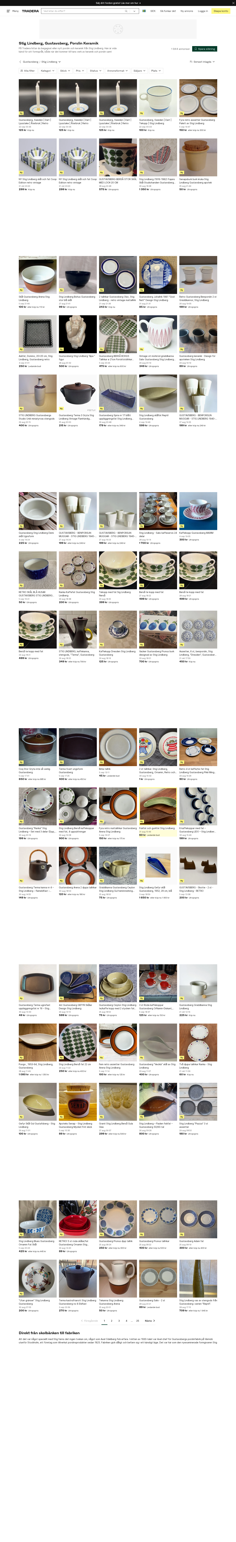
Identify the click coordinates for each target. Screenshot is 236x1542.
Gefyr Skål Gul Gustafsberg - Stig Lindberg (37, 1125)
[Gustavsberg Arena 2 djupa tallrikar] (78, 866)
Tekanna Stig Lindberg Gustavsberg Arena (111, 1302)
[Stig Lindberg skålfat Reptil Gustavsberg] (158, 393)
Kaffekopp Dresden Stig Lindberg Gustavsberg (117, 653)
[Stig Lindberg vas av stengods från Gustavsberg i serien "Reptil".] (198, 1279)
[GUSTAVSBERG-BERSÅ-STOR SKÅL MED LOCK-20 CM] (118, 157)
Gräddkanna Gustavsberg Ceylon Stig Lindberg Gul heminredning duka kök (117, 889)
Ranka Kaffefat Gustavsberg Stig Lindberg (77, 594)
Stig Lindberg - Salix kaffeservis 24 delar (158, 534)
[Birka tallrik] (118, 747)
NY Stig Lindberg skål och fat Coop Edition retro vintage (38, 181)
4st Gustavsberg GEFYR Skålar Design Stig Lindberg (75, 1007)
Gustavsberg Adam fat (191, 1241)
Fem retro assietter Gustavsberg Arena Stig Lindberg (116, 1066)
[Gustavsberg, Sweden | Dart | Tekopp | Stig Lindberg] (158, 98)
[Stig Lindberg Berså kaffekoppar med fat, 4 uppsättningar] (78, 806)
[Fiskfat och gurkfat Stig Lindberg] (158, 806)
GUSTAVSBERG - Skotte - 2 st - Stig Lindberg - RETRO (196, 889)
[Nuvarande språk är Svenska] (144, 11)
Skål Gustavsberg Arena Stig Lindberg (34, 298)
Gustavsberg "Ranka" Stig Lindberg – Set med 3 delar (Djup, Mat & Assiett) (37, 830)
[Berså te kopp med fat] (158, 570)
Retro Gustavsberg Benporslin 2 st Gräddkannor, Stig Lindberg (198, 298)
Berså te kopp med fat (151, 592)
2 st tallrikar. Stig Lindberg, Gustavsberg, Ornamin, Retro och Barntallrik (157, 771)
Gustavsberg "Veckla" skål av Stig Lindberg (157, 1066)
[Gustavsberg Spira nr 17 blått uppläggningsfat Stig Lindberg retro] (118, 393)
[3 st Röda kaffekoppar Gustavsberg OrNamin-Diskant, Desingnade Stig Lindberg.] (158, 983)
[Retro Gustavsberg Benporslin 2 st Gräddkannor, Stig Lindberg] (198, 275)
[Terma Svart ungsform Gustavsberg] (78, 747)
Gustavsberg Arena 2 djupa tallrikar (78, 887)
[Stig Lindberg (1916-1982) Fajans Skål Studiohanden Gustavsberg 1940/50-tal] (158, 157)
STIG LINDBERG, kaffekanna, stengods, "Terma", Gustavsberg (76, 653)
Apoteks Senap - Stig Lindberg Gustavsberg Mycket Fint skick (75, 1125)
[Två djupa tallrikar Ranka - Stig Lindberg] (198, 1042)
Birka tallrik (104, 769)
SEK (152, 11)
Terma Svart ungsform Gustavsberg (71, 771)
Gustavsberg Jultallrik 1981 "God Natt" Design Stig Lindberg (157, 298)
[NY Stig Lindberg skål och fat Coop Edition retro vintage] (38, 157)
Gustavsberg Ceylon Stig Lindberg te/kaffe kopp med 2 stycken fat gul (117, 1007)
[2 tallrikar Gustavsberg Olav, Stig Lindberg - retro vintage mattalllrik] (118, 275)
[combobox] (85, 11)
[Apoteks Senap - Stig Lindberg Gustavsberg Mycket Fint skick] (78, 1102)
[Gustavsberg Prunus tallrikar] (158, 1219)
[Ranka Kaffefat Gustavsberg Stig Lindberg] (78, 570)
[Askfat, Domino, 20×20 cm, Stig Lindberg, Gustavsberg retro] (38, 334)
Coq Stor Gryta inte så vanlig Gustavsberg (34, 771)
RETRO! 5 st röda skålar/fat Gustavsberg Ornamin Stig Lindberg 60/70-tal (73, 1243)
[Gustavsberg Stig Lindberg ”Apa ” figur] (78, 334)
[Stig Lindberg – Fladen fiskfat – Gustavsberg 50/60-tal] (158, 1102)
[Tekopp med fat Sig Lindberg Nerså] (118, 570)
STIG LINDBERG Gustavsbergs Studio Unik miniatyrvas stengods (37, 417)
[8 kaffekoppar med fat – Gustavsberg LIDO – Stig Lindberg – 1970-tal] (198, 806)
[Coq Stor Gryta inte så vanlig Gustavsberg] (38, 747)
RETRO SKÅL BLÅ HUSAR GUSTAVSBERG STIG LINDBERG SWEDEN (35, 594)
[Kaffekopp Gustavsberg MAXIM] (198, 511)
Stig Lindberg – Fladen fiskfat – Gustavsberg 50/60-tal (156, 1125)
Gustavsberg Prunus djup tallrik (115, 1241)
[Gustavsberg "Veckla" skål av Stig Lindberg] (158, 1042)
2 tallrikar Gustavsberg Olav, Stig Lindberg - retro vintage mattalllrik (117, 298)
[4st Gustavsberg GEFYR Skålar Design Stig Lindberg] (78, 983)
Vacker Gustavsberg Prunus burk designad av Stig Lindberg (156, 653)
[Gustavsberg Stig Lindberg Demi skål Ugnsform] (38, 511)
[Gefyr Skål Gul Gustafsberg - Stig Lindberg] (38, 1102)
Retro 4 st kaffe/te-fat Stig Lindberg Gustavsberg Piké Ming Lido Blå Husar (196, 771)
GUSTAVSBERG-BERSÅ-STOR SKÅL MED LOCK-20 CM (118, 181)
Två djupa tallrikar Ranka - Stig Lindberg (195, 1066)
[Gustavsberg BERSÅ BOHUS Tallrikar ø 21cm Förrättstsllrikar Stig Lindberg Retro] (118, 334)
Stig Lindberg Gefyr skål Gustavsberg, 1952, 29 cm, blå (155, 889)
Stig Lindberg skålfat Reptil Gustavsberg (153, 417)
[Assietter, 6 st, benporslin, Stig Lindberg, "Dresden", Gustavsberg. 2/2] (198, 630)
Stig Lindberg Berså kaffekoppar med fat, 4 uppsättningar (76, 830)
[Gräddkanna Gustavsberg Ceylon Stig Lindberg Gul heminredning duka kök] (118, 866)
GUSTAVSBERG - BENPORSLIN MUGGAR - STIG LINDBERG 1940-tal (197, 417)
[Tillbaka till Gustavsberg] (20, 61)
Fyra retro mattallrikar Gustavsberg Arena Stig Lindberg (118, 830)
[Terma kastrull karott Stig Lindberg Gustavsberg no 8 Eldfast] (78, 1279)
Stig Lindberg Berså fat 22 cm (75, 1064)
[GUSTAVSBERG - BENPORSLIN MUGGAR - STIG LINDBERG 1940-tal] (198, 393)
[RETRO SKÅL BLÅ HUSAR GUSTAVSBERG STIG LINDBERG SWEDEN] (38, 570)
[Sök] (126, 11)
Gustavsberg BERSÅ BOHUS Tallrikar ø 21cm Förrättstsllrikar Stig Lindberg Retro (115, 358)
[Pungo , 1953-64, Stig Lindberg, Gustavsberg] (38, 1042)
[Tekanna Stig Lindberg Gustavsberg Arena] (118, 1279)
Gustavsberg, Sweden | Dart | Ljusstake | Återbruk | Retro (35, 122)
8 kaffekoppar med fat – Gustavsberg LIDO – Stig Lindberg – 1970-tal (197, 830)
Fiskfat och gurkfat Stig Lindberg (157, 828)
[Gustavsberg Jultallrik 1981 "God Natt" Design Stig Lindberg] (158, 275)
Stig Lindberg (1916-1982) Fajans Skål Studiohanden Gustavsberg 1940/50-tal (157, 181)
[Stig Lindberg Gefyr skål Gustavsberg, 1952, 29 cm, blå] (158, 866)
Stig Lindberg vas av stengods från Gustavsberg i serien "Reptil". (198, 1302)
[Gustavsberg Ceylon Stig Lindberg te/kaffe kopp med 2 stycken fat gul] (118, 983)
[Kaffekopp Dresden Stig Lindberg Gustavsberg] (118, 630)
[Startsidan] (30, 11)
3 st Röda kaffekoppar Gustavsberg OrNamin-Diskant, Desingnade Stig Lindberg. (155, 1007)
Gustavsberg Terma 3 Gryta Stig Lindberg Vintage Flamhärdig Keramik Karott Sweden (76, 417)
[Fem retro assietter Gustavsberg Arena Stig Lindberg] (118, 1042)
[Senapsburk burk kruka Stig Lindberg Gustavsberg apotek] (198, 157)
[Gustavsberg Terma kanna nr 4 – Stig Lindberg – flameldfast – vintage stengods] (38, 866)
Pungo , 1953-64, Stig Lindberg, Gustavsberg (36, 1066)
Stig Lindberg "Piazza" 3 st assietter (193, 1125)
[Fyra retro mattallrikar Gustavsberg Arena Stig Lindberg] (118, 806)
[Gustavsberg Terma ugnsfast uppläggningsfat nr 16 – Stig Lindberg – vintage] (38, 983)
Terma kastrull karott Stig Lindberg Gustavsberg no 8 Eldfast (77, 1302)
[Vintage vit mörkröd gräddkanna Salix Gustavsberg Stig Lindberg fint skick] (158, 334)
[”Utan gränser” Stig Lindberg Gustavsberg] (38, 1279)
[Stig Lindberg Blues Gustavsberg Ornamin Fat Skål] (38, 1219)
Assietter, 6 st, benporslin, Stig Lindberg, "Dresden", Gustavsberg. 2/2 (198, 653)
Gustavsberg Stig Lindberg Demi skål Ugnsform (36, 534)
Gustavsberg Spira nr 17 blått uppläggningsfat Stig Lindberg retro (115, 417)
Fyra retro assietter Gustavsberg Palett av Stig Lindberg (197, 122)
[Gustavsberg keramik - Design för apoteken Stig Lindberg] (198, 334)
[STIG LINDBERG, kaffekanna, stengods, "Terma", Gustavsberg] (78, 630)
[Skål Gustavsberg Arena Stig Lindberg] (38, 275)
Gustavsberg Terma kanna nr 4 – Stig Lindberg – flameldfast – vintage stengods (36, 889)
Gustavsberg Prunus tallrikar (154, 1241)
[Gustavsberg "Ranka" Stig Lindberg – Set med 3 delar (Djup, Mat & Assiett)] (38, 806)
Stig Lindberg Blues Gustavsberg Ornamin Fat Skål (36, 1243)
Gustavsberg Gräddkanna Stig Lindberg (195, 1007)
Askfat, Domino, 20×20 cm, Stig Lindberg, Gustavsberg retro (35, 358)
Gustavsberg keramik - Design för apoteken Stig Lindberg (197, 358)
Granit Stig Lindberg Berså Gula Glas (116, 1125)
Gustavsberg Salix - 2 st (152, 1300)
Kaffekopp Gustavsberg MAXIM (196, 532)
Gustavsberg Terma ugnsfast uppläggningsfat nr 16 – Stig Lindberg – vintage (34, 1007)
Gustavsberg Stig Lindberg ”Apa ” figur (77, 358)
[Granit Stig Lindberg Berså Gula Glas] (118, 1102)
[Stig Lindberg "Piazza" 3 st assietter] (198, 1102)
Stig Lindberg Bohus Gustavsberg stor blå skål (77, 298)
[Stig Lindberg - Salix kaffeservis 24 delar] (158, 511)
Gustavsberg (30, 61)
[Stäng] (233, 3)
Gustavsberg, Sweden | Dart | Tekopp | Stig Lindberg (155, 122)
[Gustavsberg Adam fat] (198, 1219)
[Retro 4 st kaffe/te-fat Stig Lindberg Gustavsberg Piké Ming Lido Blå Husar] (198, 747)
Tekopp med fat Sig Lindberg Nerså (115, 594)
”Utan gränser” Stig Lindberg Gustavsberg (34, 1302)
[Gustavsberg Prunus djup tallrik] (118, 1219)
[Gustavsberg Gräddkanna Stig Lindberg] (198, 983)
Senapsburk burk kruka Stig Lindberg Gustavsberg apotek (195, 181)
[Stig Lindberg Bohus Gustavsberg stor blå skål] (78, 275)
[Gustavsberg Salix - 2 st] (158, 1279)
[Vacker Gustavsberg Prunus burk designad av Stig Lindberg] (158, 630)
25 (137, 1320)
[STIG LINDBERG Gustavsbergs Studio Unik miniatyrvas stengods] (38, 393)
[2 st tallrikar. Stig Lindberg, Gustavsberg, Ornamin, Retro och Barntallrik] (158, 747)
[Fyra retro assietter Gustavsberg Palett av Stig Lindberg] (198, 98)
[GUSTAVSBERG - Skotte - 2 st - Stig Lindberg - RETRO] (198, 866)
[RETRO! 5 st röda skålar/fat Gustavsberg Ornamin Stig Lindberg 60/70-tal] (78, 1219)
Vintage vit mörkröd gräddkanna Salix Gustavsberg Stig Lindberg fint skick (156, 358)
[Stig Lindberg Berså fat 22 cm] (78, 1042)
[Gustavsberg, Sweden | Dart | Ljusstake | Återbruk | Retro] (38, 98)
